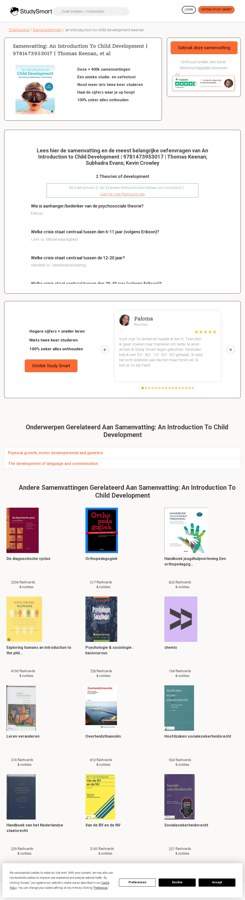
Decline (177, 882)
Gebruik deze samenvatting (204, 47)
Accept (217, 882)
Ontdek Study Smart (216, 9)
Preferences (137, 882)
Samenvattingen (47, 29)
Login (189, 9)
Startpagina (19, 29)
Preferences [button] (101, 887)
